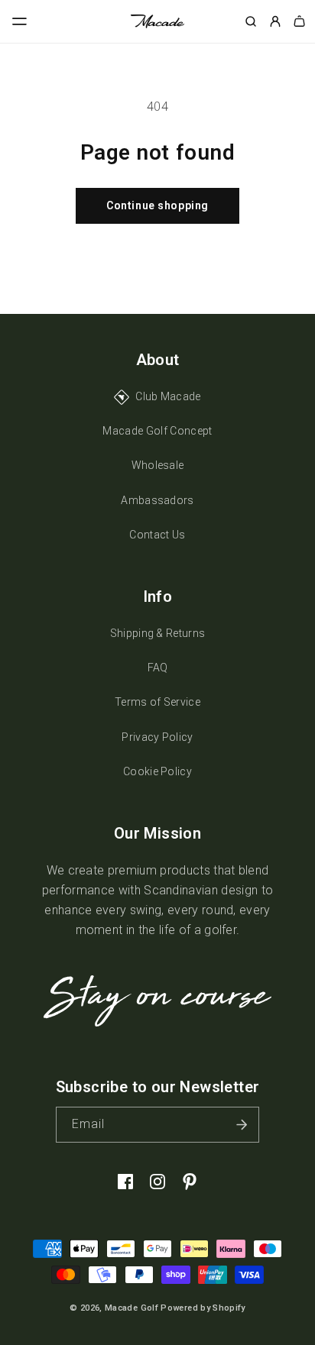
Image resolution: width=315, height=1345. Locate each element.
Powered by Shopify (203, 1308)
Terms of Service (157, 702)
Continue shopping (157, 205)
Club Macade (168, 396)
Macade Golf (131, 1308)
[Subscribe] (241, 1125)
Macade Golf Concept (157, 431)
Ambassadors (157, 500)
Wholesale (158, 465)
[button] (20, 21)
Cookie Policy (157, 771)
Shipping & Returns (158, 633)
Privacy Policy (157, 737)
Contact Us (157, 535)
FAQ (158, 667)
